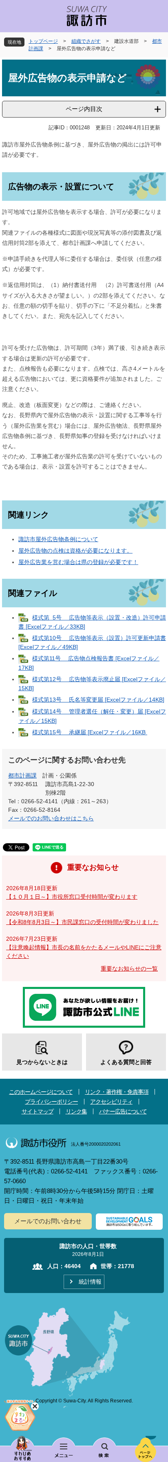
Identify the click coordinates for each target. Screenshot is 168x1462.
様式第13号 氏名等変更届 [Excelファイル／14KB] (98, 699)
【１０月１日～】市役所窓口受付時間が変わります (71, 896)
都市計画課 (22, 775)
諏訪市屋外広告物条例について (58, 539)
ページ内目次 (84, 108)
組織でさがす (86, 41)
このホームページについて (41, 1092)
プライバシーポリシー (51, 1101)
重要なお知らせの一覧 (129, 968)
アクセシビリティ (111, 1101)
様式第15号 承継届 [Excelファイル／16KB (89, 732)
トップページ (43, 41)
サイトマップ (37, 1111)
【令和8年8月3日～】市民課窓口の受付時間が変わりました (82, 922)
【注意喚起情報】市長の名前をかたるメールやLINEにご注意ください (83, 951)
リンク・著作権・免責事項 (116, 1092)
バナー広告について (123, 1111)
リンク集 (76, 1111)
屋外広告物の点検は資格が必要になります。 (75, 550)
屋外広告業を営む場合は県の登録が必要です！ (78, 562)
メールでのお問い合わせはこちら (51, 818)
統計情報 (90, 1281)
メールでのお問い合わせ (48, 1221)
